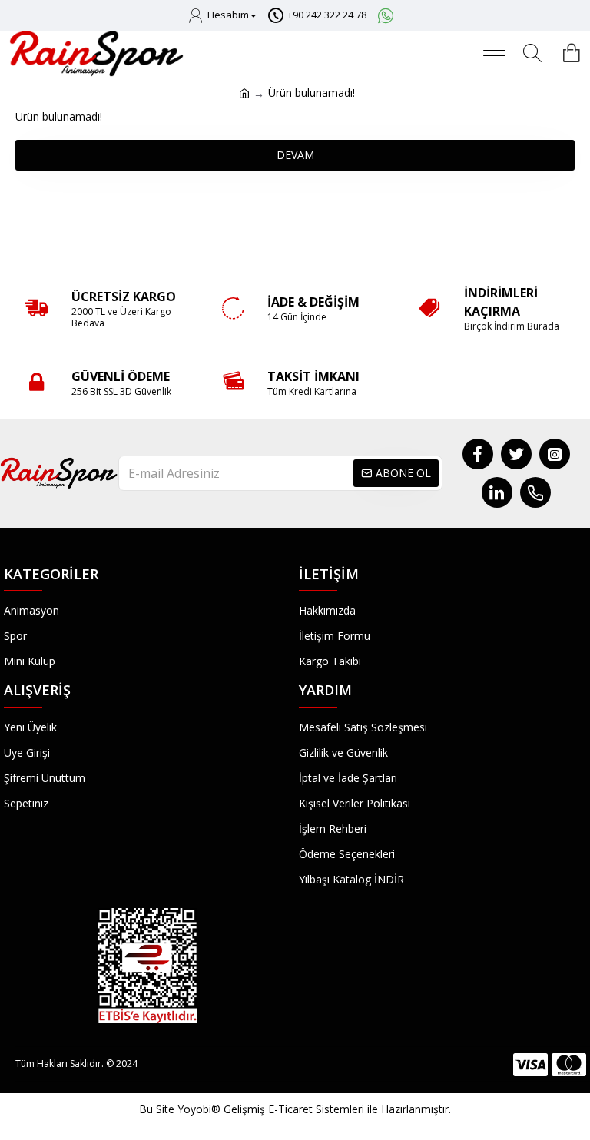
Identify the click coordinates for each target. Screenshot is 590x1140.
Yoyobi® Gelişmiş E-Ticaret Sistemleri (270, 1109)
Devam (295, 154)
